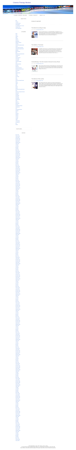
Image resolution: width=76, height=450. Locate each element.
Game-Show (17, 76)
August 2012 (17, 325)
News (16, 90)
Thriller (17, 119)
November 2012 (18, 321)
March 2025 (17, 134)
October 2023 (17, 156)
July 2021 (17, 190)
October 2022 (17, 171)
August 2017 (17, 249)
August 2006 (17, 416)
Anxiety (17, 46)
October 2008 (17, 383)
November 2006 (18, 412)
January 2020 (17, 213)
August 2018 (17, 234)
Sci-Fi (16, 108)
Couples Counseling (18, 61)
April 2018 (17, 239)
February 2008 (18, 393)
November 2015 (18, 276)
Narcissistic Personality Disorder (20, 89)
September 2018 (18, 233)
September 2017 (18, 248)
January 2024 (17, 152)
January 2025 (17, 137)
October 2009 (17, 368)
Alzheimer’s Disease (18, 42)
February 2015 (18, 287)
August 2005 (17, 431)
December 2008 (18, 381)
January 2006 (17, 425)
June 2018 (17, 237)
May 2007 (17, 405)
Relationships (17, 103)
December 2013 (18, 305)
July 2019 (17, 220)
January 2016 (17, 273)
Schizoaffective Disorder (19, 105)
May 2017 (17, 253)
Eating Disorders (18, 72)
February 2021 (18, 196)
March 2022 (17, 180)
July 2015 (17, 281)
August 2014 (17, 295)
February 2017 (18, 257)
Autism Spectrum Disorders (19, 47)
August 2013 (17, 310)
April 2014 (17, 300)
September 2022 (18, 172)
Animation (17, 43)
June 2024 (17, 146)
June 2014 (17, 297)
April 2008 (17, 391)
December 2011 (18, 335)
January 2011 (17, 349)
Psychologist (17, 95)
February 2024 (18, 151)
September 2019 (18, 218)
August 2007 (17, 401)
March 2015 (17, 286)
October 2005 (17, 429)
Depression (17, 66)
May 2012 (17, 329)
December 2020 (18, 199)
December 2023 (18, 153)
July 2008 (17, 387)
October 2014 (17, 292)
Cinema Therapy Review (22, 2)
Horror (16, 81)
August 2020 (17, 204)
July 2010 (17, 357)
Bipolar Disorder (18, 51)
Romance (17, 104)
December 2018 (18, 229)
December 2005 (18, 426)
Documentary (17, 70)
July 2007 (17, 402)
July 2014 (17, 296)
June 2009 (17, 373)
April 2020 (17, 209)
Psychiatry (17, 94)
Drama (16, 71)
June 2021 (17, 191)
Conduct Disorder (18, 57)
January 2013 (17, 319)
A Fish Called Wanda (18, 28)
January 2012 (17, 334)
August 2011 (17, 340)
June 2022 (17, 176)
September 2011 (18, 339)
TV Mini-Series (18, 120)
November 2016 (18, 261)
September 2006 (18, 415)
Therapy (17, 118)
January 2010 (17, 364)
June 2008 (17, 388)
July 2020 (17, 205)
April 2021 (17, 194)
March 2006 (17, 422)
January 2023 (17, 167)
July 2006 (17, 417)
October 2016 (17, 262)
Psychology (17, 96)
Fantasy (17, 75)
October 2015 (17, 277)
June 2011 (17, 343)
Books (16, 52)
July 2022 (17, 175)
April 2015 (17, 285)
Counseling (17, 60)
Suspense (17, 114)
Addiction (17, 36)
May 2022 (17, 177)
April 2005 (17, 436)
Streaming (17, 113)
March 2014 (17, 301)
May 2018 (17, 238)
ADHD (16, 37)
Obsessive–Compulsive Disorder (20, 91)
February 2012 (18, 333)
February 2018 (18, 242)
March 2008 (17, 392)
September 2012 (18, 324)
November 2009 (18, 367)
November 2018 (18, 230)
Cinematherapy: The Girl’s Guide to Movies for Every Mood (45, 61)
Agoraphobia (17, 41)
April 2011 (17, 345)
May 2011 (17, 344)
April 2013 (17, 315)
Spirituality (17, 110)
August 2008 (17, 386)
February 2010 (18, 363)
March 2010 (17, 362)
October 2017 (17, 247)
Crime (16, 62)
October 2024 (17, 141)
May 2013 (17, 314)
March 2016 (17, 271)
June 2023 (17, 161)
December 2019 (18, 214)
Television (17, 115)
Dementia (17, 65)
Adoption (17, 38)
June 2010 (17, 358)
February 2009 (18, 378)
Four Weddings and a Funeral (20, 25)
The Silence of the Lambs (37, 78)
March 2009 (17, 377)
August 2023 (17, 158)
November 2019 (18, 215)
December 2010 (18, 350)
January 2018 (17, 243)
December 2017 (18, 244)
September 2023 (18, 157)
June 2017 (17, 252)
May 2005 (17, 435)
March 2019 (17, 225)
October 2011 (17, 338)
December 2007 (18, 396)
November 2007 (18, 397)
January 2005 (17, 440)
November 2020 (18, 200)
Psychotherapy (18, 99)
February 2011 (18, 348)
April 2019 (17, 224)
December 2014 (18, 290)
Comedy (17, 56)
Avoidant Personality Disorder (20, 48)
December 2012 (18, 320)
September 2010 (18, 354)
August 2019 (17, 219)
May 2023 (17, 162)
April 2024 (17, 148)
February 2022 (18, 181)
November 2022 (18, 170)
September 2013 (18, 309)
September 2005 (18, 430)
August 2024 (17, 143)
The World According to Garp (38, 27)
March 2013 (17, 316)
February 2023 (18, 166)
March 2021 (17, 195)
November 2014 (18, 291)
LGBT (16, 84)
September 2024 (18, 142)
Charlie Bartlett (18, 24)
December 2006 (18, 411)
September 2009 (18, 369)
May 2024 (17, 147)
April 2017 (17, 254)
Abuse (16, 33)
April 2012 (17, 330)
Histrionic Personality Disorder (20, 80)
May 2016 (17, 268)
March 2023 (17, 165)
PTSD (16, 100)
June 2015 (17, 282)
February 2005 (18, 439)
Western (17, 124)
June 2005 (17, 434)
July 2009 (17, 372)
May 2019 (17, 223)
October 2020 (17, 201)
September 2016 (18, 263)
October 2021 (17, 186)
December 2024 (18, 138)
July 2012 (17, 326)
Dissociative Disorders (19, 67)
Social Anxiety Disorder (19, 109)
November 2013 (18, 306)
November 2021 (18, 185)
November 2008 (18, 382)
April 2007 (17, 406)
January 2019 (17, 228)
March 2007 (17, 407)
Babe (16, 20)
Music (16, 85)
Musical (17, 86)
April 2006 (17, 421)
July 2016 (17, 266)
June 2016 (17, 267)
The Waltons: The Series (37, 44)
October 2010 (17, 353)
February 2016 (18, 272)
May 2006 (17, 420)
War (16, 123)
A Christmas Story (18, 23)
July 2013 (17, 311)
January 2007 (17, 410)
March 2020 (17, 210)
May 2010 (17, 359)
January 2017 (17, 258)
